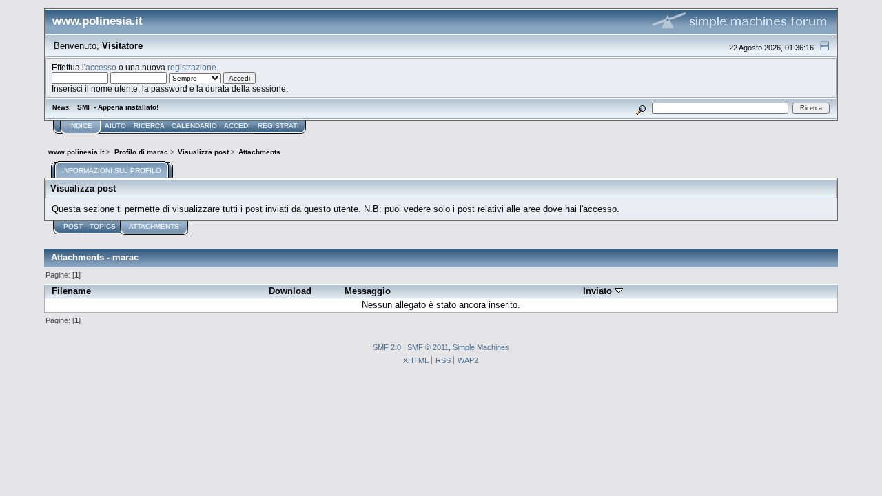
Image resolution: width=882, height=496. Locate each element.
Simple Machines (481, 347)
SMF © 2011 (428, 347)
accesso (100, 67)
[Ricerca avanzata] (641, 108)
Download (290, 291)
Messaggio (368, 291)
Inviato (599, 291)
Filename (71, 291)
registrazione (191, 67)
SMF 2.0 (387, 347)
